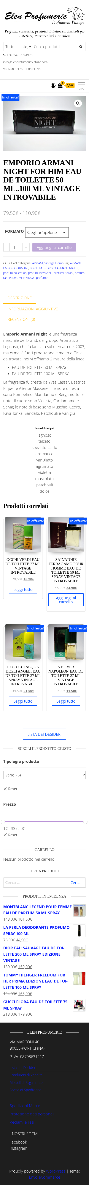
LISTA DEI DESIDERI (44, 734)
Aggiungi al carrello (54, 247)
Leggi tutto (23, 589)
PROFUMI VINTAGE (22, 278)
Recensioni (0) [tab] (21, 319)
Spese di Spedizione (25, 1089)
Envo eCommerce (44, 1177)
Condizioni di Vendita (26, 1075)
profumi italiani (63, 273)
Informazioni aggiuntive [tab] (33, 308)
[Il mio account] (53, 85)
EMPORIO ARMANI (15, 268)
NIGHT (73, 268)
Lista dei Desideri (23, 1067)
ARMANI (37, 263)
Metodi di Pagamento (26, 1082)
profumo (42, 278)
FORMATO (14, 231)
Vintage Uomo (54, 263)
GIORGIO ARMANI (55, 268)
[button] (78, 103)
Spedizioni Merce (25, 1105)
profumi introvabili (40, 273)
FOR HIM (36, 268)
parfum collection (15, 273)
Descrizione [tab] (20, 297)
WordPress (55, 1171)
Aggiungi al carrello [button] (66, 599)
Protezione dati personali (32, 1113)
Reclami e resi (22, 1122)
